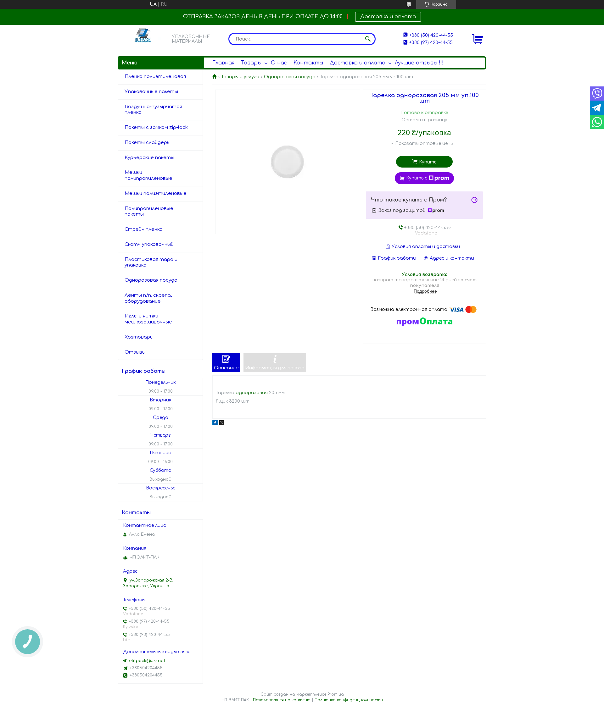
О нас (279, 63)
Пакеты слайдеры (148, 142)
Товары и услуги (240, 76)
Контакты (308, 63)
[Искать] (367, 39)
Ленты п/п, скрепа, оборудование (148, 298)
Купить (427, 162)
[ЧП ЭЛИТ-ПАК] (143, 39)
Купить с (416, 178)
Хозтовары (139, 337)
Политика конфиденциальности (349, 700)
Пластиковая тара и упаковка (151, 262)
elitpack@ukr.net (147, 661)
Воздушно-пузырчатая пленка (153, 109)
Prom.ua (335, 694)
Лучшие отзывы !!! (419, 63)
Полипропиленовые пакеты (149, 211)
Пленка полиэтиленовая (155, 76)
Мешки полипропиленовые (148, 175)
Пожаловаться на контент (281, 700)
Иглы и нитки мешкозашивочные (148, 319)
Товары (251, 63)
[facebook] (215, 424)
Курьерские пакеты (149, 157)
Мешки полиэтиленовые (156, 193)
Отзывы (135, 352)
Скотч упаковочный (149, 244)
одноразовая (252, 392)
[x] (221, 424)
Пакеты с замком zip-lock (156, 127)
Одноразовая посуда (290, 76)
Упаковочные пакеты (151, 91)
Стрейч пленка (144, 229)
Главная (223, 63)
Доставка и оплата (388, 16)
